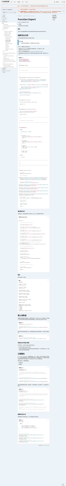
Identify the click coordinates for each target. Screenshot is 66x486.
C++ (22, 15)
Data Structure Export (8, 43)
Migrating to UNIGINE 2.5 (6, 70)
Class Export (7, 42)
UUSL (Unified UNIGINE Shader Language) (9, 53)
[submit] (15, 12)
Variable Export (7, 38)
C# (3, 51)
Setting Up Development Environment (9, 25)
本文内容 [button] (54, 15)
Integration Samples (7, 34)
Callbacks (6, 44)
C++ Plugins (6, 50)
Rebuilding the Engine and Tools (8, 59)
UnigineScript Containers (9, 49)
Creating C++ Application (8, 31)
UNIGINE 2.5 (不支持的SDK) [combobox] (7, 9)
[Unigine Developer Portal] (5, 2)
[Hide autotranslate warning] (63, 11)
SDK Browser (4, 17)
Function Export (8, 40)
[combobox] (57, 2)
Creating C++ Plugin (7, 32)
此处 (31, 9)
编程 (3, 23)
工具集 (3, 20)
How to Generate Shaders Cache (8, 66)
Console (4, 57)
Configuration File (6, 58)
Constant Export (8, 39)
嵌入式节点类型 (4, 21)
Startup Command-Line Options (8, 55)
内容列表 (3, 72)
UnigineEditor (4, 19)
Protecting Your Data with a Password (9, 61)
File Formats (5, 54)
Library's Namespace (8, 36)
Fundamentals (5, 24)
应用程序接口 (4, 68)
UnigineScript (5, 28)
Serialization (7, 46)
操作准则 (3, 16)
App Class (7, 47)
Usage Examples (6, 27)
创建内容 (3, 69)
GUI (4, 62)
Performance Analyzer (7, 65)
